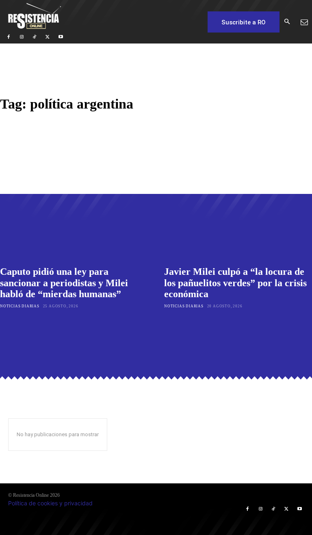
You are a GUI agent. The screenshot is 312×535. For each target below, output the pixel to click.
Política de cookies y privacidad (50, 503)
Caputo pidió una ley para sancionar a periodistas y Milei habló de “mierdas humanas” (64, 282)
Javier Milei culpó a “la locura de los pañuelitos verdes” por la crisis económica (235, 282)
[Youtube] (60, 37)
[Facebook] (8, 37)
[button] (287, 22)
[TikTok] (34, 37)
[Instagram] (21, 37)
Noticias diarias (19, 306)
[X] (47, 37)
